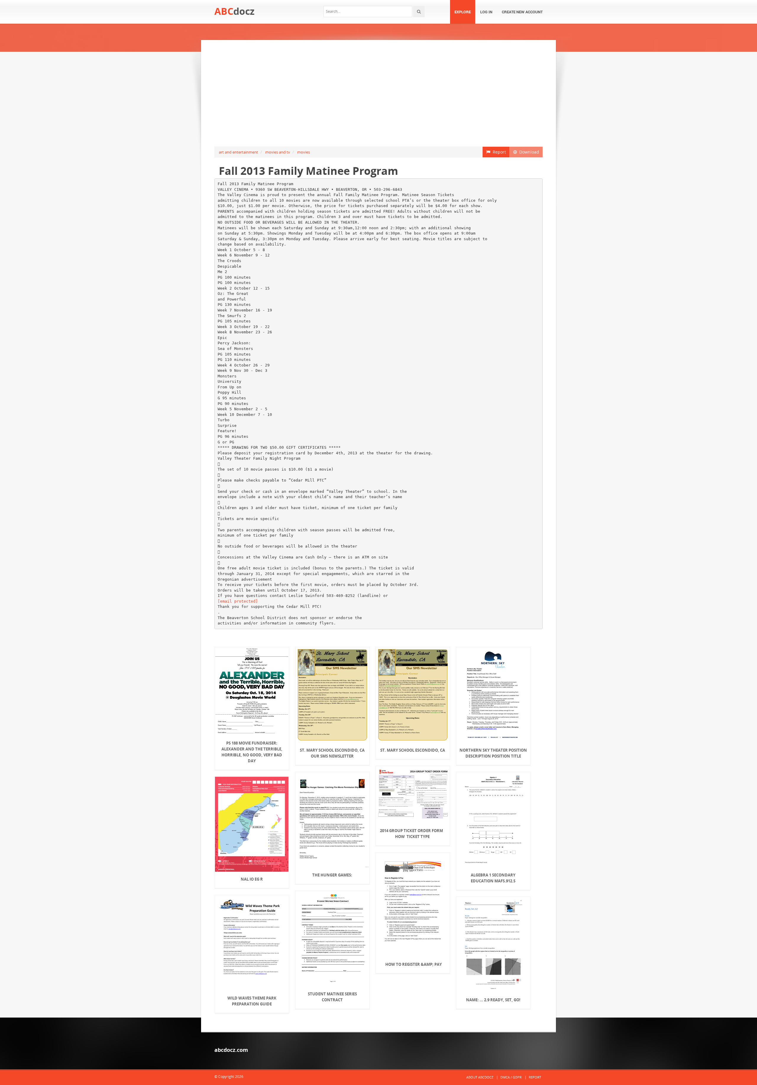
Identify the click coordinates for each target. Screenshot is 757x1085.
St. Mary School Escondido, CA (412, 750)
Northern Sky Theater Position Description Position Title (493, 753)
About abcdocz (479, 1077)
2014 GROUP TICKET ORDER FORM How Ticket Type (413, 833)
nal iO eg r (252, 879)
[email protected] (238, 601)
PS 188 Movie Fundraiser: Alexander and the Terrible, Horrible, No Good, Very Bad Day (251, 751)
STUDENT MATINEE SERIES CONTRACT (332, 996)
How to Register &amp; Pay (413, 964)
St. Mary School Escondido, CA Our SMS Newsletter (332, 753)
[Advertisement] (378, 93)
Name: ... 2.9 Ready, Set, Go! (493, 999)
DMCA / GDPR (511, 1077)
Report (498, 152)
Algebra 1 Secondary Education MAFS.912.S (493, 878)
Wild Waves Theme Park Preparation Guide (251, 1001)
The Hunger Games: (332, 875)
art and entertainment (238, 152)
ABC (234, 11)
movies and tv (277, 152)
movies (303, 152)
